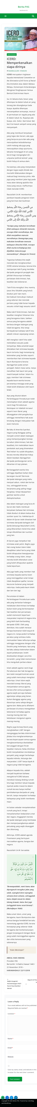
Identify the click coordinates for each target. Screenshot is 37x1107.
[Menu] (5, 16)
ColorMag (31, 1101)
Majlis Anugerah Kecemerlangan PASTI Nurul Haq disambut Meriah (14, 984)
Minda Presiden (12, 54)
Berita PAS (23, 6)
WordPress (7, 1103)
